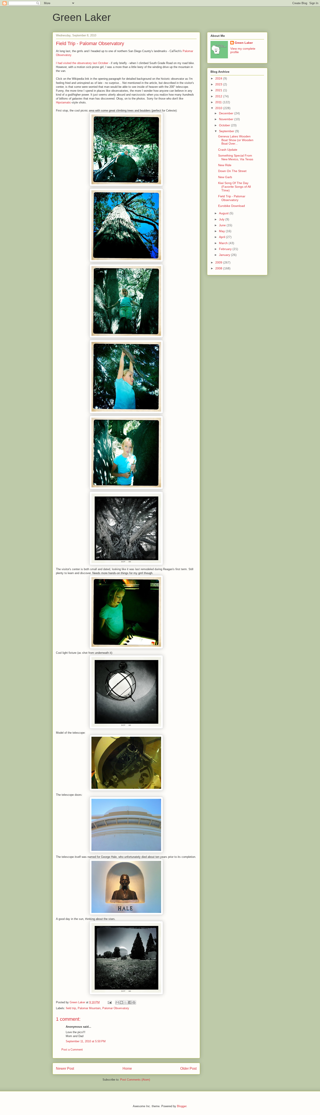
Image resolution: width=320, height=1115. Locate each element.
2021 (219, 90)
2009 (219, 262)
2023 (219, 84)
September (227, 131)
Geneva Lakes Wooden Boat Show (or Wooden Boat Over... (235, 140)
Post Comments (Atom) (135, 1079)
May (222, 231)
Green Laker (81, 17)
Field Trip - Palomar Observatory (231, 198)
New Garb (225, 177)
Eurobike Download (231, 206)
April (222, 237)
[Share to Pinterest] (134, 1002)
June (223, 225)
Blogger (181, 1106)
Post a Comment (72, 1049)
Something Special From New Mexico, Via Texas (235, 157)
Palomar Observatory (115, 1008)
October (225, 125)
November (226, 119)
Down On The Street (232, 171)
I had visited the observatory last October (82, 63)
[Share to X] (125, 1002)
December (226, 113)
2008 (219, 268)
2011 (219, 102)
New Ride (224, 165)
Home (127, 1068)
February (225, 249)
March (224, 243)
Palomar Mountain (89, 1008)
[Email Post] (109, 1002)
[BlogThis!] (121, 1002)
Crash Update (227, 149)
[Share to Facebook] (130, 1002)
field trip (71, 1008)
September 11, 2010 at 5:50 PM (86, 1041)
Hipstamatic (63, 102)
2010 (219, 108)
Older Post (188, 1068)
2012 (219, 96)
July (222, 219)
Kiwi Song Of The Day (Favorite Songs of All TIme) (234, 186)
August (224, 213)
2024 (219, 78)
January (225, 255)
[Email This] (117, 1002)
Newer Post (65, 1068)
